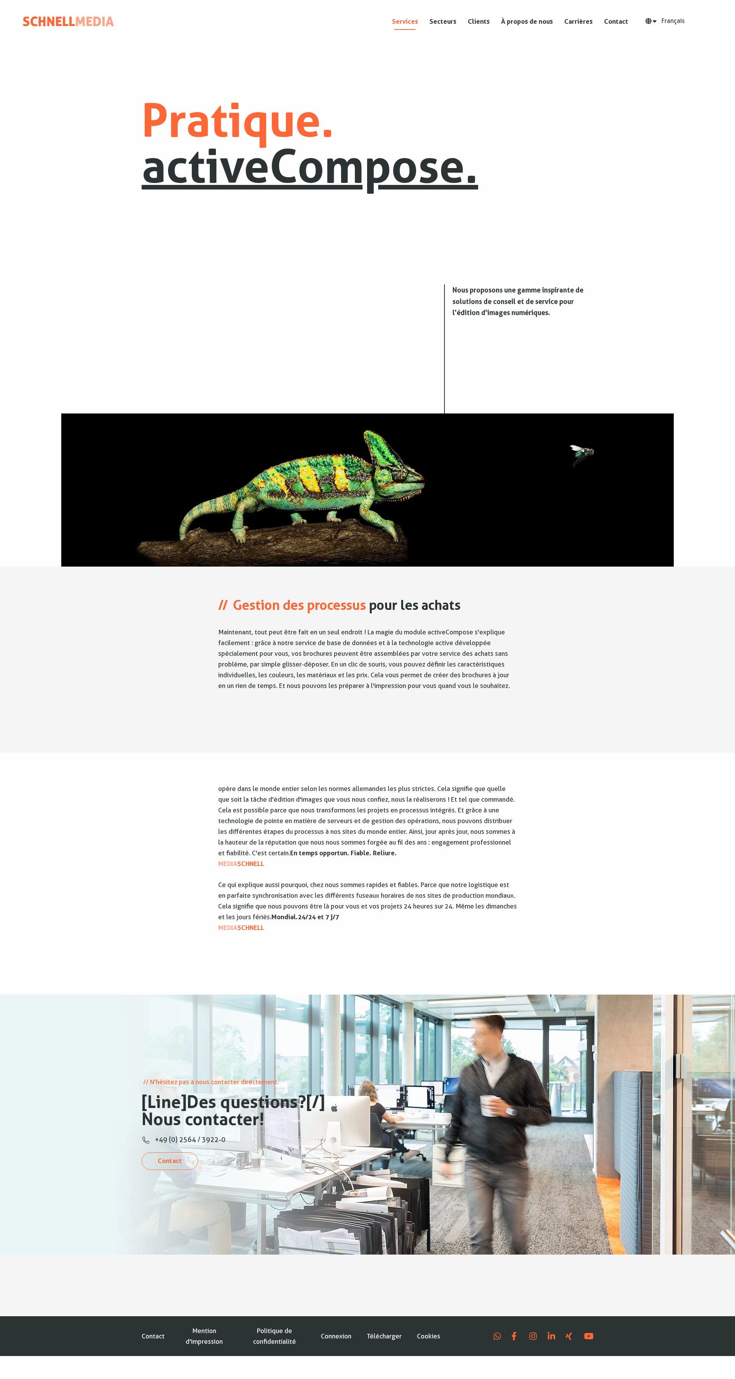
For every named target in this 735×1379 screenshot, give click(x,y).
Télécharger (384, 1336)
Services (405, 21)
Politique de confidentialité (274, 1336)
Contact (616, 21)
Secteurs (443, 21)
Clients (479, 21)
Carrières (578, 21)
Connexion (336, 1336)
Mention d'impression (204, 1336)
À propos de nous (527, 21)
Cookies (428, 1336)
